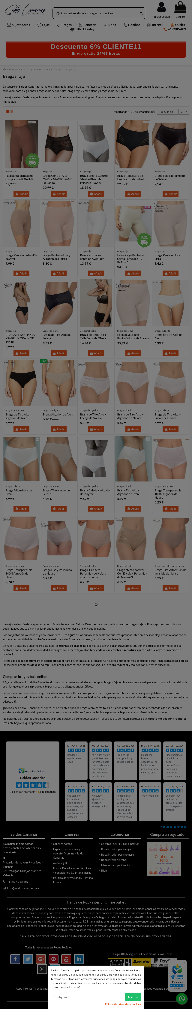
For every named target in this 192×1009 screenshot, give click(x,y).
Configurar (61, 997)
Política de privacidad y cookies (123, 1004)
